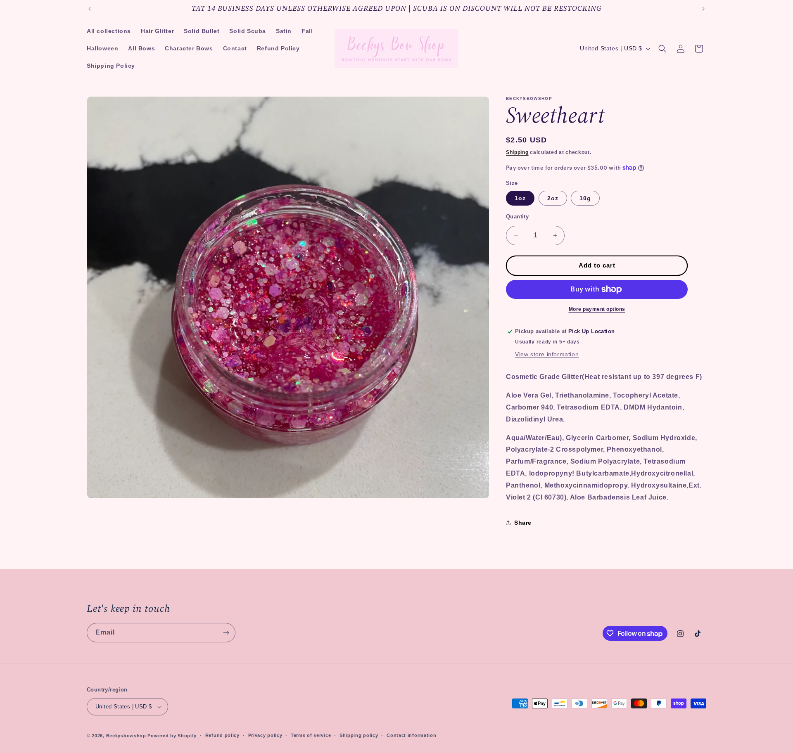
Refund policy (222, 735)
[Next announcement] (703, 9)
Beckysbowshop (126, 735)
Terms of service (311, 735)
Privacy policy (265, 735)
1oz (520, 198)
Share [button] (523, 522)
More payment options (597, 309)
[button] (662, 49)
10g (585, 198)
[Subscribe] (226, 632)
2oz (552, 198)
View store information (547, 354)
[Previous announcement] (90, 9)
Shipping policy (359, 735)
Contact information (411, 735)
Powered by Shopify (172, 735)
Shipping (517, 152)
